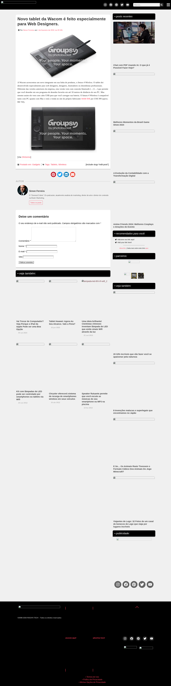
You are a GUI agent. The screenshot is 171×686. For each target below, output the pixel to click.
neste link (85, 99)
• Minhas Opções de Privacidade (92, 682)
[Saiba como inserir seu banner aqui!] (127, 276)
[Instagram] (105, 5)
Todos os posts (35, 203)
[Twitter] (122, 5)
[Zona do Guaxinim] (141, 276)
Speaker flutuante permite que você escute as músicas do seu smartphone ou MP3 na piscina (94, 398)
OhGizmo (26, 157)
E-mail (22, 251)
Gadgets (36, 164)
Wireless (62, 164)
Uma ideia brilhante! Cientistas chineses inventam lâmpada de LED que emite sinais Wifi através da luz (95, 326)
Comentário (25, 241)
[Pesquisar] (161, 5)
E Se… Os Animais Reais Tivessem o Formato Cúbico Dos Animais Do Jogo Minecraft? (132, 469)
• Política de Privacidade (92, 680)
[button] (53, 174)
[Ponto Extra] (134, 276)
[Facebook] (111, 5)
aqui (146, 248)
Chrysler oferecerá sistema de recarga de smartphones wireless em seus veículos (62, 396)
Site (20, 257)
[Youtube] (128, 5)
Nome (22, 246)
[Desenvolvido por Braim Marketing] (146, 648)
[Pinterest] (116, 5)
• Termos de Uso (92, 677)
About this (122, 248)
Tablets (54, 164)
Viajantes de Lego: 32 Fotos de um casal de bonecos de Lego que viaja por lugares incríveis (133, 524)
